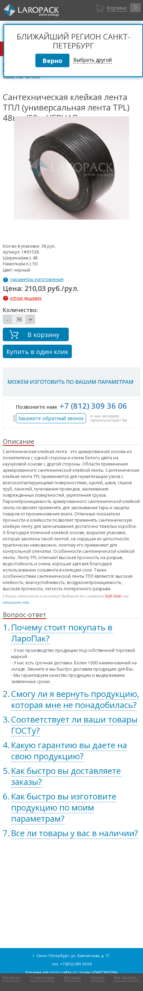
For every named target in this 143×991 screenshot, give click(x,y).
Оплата (97, 978)
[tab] (71, 633)
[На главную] (31, 10)
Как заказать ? (127, 978)
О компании (42, 978)
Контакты (11, 978)
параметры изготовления (37, 279)
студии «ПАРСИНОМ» (98, 972)
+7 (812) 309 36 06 (93, 405)
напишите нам (16, 602)
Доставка (72, 978)
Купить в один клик (37, 351)
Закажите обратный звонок (51, 418)
